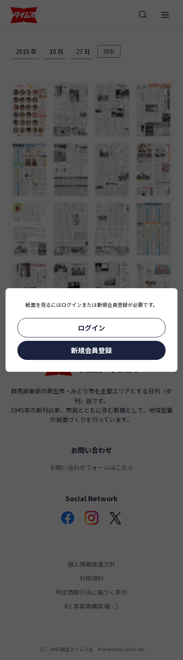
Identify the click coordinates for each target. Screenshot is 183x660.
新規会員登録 (91, 350)
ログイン (91, 328)
